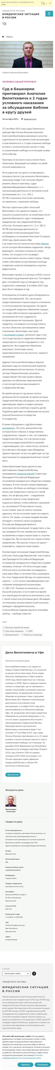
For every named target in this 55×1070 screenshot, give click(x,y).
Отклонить (42, 1065)
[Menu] (49, 14)
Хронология (13, 775)
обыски (44, 243)
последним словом (14, 334)
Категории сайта (12, 973)
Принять (25, 1065)
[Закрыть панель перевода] (50, 3)
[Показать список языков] (44, 3)
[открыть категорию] (34, 973)
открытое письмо (26, 473)
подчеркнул (8, 428)
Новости (10, 37)
